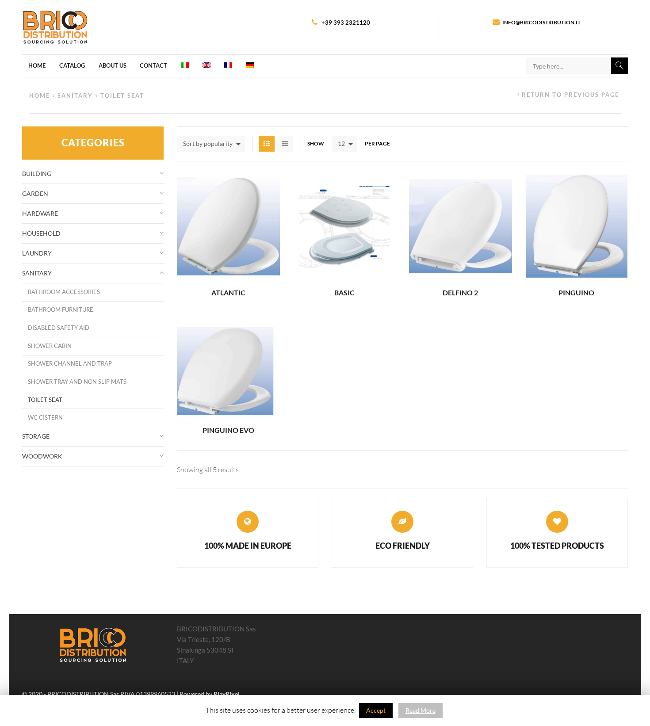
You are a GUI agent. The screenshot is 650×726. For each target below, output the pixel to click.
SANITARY (75, 95)
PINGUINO (576, 292)
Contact (153, 65)
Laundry (37, 253)
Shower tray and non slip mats (77, 381)
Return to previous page (570, 95)
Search (619, 65)
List (285, 144)
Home (37, 65)
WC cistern (45, 417)
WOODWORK (42, 456)
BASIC (344, 292)
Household (41, 233)
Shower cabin (50, 346)
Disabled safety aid (58, 328)
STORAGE (36, 436)
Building (36, 173)
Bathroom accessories (64, 292)
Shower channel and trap (70, 363)
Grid (267, 144)
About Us (112, 65)
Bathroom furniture (60, 309)
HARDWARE (40, 213)
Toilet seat (45, 400)
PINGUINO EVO (228, 430)
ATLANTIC (228, 292)
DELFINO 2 (460, 292)
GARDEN (35, 193)
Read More (420, 710)
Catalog (72, 65)
